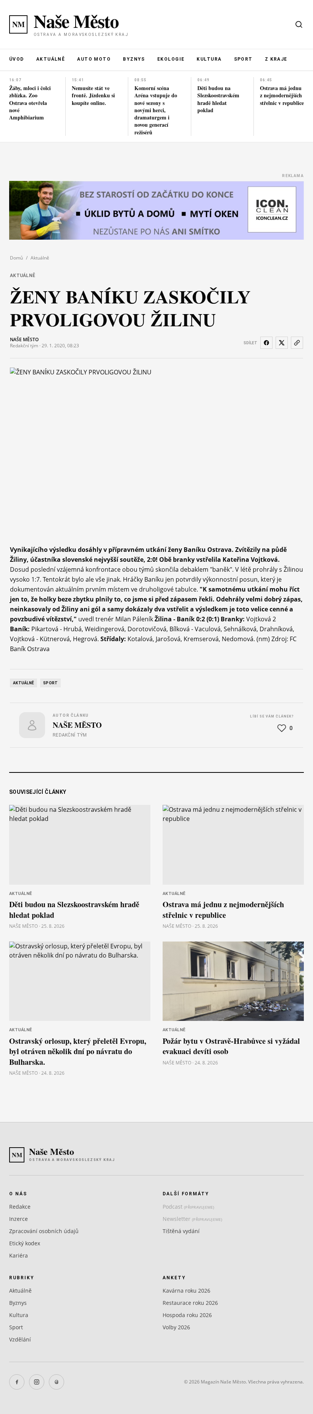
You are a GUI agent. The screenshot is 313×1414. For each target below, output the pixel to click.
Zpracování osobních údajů (44, 1231)
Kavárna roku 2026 (186, 1290)
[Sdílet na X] (282, 343)
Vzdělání (20, 1339)
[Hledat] (298, 24)
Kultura (209, 59)
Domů (16, 258)
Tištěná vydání (181, 1231)
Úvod (16, 59)
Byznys (134, 59)
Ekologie (171, 59)
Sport (243, 59)
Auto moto (94, 59)
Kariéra (18, 1255)
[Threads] (56, 1382)
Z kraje (276, 59)
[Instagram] (36, 1382)
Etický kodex (24, 1243)
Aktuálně (50, 59)
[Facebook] (16, 1382)
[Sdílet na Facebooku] (266, 343)
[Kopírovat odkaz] (297, 343)
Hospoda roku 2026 (187, 1315)
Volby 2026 (176, 1327)
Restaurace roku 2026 (190, 1302)
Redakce (20, 1206)
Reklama (293, 176)
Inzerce (18, 1218)
